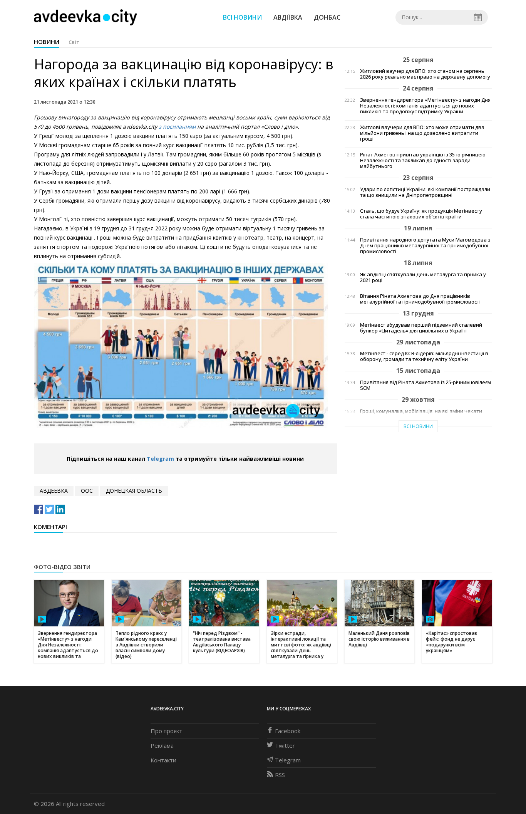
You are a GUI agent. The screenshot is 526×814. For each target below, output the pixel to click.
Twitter (285, 745)
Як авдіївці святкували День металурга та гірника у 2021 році (423, 277)
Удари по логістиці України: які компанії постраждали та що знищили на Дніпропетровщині (425, 192)
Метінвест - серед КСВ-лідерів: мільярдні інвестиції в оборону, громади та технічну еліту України (424, 356)
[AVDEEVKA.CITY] (85, 17)
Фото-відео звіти (62, 567)
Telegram (160, 458)
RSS (280, 775)
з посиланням (177, 126)
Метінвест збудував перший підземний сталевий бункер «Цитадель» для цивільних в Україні (421, 328)
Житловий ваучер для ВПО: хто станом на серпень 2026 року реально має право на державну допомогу (425, 74)
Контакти (163, 760)
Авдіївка (287, 17)
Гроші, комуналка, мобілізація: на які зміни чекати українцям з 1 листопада (421, 414)
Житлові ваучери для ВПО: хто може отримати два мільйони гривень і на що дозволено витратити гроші (422, 133)
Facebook (287, 731)
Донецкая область (134, 490)
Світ (74, 42)
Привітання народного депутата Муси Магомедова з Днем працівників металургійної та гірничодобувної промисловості (425, 245)
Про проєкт (166, 731)
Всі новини (242, 17)
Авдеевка (54, 490)
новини (46, 41)
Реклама (162, 745)
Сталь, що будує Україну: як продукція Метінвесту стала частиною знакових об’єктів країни (421, 214)
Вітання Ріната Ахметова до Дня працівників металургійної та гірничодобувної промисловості (420, 299)
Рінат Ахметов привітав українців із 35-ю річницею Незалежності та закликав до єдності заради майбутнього (423, 160)
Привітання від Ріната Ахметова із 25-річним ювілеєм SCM (425, 385)
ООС (87, 490)
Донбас (327, 17)
